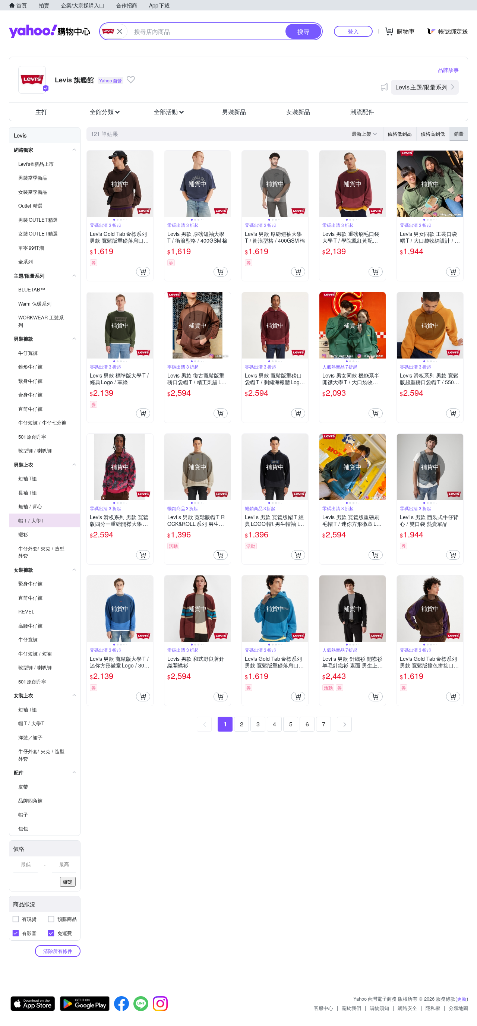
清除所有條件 (57, 950)
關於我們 (351, 1007)
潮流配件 (362, 111)
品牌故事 (448, 69)
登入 (353, 31)
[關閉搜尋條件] (119, 31)
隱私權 (433, 1007)
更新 (462, 998)
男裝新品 (234, 111)
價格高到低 (433, 133)
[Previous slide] (92, 183)
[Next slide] (148, 183)
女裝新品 (298, 111)
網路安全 (407, 1007)
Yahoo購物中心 (49, 31)
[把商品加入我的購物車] (143, 272)
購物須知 (379, 1007)
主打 (41, 111)
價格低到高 (400, 133)
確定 (68, 881)
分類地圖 (458, 1007)
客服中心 (323, 1007)
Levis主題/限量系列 (421, 87)
